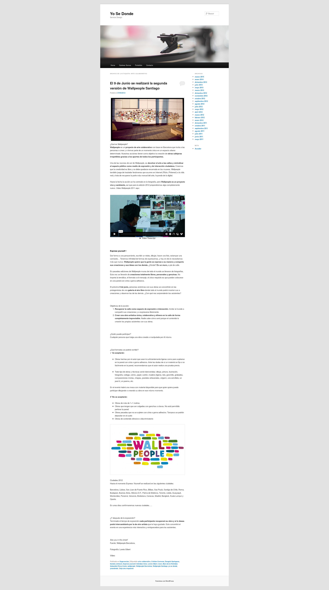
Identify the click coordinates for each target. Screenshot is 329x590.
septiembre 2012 (201, 101)
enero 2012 (199, 120)
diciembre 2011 (201, 123)
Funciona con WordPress (164, 581)
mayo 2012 (199, 109)
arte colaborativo (144, 561)
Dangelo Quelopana (172, 561)
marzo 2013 (199, 90)
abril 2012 (199, 112)
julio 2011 (199, 133)
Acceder (198, 148)
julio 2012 (199, 106)
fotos (145, 564)
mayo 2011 (199, 139)
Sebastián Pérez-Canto (118, 566)
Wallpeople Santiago (160, 566)
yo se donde (172, 566)
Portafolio (138, 65)
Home (113, 65)
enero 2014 (199, 79)
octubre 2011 (200, 125)
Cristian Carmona (157, 561)
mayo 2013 (199, 87)
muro (160, 564)
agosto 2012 (199, 104)
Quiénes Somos (125, 65)
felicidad (139, 564)
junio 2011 (199, 136)
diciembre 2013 (201, 82)
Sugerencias (124, 561)
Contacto (149, 65)
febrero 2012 (200, 117)
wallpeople (131, 566)
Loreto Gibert (152, 564)
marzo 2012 (199, 115)
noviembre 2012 (201, 95)
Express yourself (129, 564)
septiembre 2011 (201, 128)
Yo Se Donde (121, 13)
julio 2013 (199, 85)
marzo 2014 (199, 76)
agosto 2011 (199, 131)
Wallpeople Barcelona (144, 566)
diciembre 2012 (201, 93)
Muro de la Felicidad (170, 564)
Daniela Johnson (116, 564)
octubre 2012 (200, 98)
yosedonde (114, 568)
